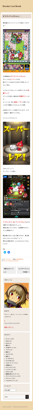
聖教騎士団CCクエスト (11, 374)
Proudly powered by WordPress (20, 407)
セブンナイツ (9, 378)
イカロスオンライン (10, 380)
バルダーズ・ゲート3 (11, 363)
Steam (7, 343)
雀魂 (7, 356)
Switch (7, 341)
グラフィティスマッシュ (11, 376)
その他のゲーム (9, 347)
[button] (16, 50)
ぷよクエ (8, 354)
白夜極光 (8, 365)
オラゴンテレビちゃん (13, 261)
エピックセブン (9, 367)
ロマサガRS (8, 360)
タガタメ (8, 371)
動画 (7, 352)
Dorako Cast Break (12, 6)
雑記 (7, 345)
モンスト (9, 259)
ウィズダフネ (9, 358)
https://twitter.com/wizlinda (12, 323)
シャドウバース (9, 369)
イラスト (8, 350)
